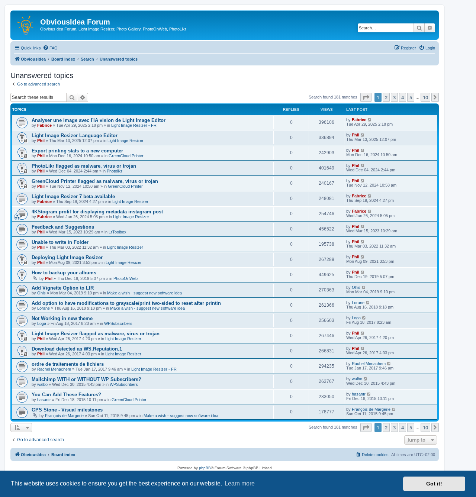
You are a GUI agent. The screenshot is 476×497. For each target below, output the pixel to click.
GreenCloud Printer (126, 156)
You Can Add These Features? (66, 394)
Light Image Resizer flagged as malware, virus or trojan (96, 333)
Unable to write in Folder (60, 242)
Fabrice (44, 125)
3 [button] (394, 97)
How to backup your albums (64, 272)
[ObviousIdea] (26, 24)
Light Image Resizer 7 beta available (73, 196)
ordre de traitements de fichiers (68, 364)
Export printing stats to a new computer (77, 151)
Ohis (41, 293)
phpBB (205, 468)
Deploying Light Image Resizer (67, 257)
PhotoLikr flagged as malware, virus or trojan (84, 166)
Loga (41, 323)
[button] (366, 97)
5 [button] (410, 97)
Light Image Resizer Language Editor (75, 135)
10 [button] (425, 97)
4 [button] (402, 97)
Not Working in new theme (62, 318)
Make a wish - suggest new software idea (144, 293)
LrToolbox (117, 232)
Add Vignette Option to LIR (63, 288)
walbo (42, 384)
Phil (41, 140)
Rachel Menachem (54, 369)
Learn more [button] (240, 483)
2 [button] (386, 97)
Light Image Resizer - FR (134, 125)
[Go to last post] (369, 119)
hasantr (44, 399)
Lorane (43, 308)
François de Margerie (64, 415)
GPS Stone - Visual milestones (67, 410)
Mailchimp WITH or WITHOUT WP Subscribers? (86, 379)
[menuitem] (50, 47)
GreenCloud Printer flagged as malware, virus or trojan (95, 181)
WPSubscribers (118, 323)
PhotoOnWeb (125, 278)
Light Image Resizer (125, 140)
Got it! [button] (434, 484)
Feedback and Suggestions (63, 227)
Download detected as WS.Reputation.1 (77, 349)
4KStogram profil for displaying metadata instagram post (97, 211)
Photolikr (114, 171)
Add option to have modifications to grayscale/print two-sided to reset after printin (126, 303)
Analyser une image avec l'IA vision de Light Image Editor (98, 120)
